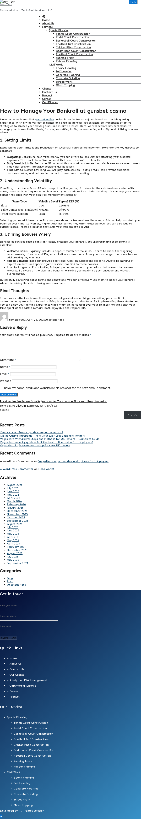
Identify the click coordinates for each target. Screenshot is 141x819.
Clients (46, 88)
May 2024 (13, 540)
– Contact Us (15, 669)
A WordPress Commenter (16, 469)
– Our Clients (15, 674)
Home (46, 20)
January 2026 (15, 507)
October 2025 (16, 517)
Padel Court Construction (72, 37)
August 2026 (15, 484)
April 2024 (13, 543)
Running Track (65, 57)
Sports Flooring (59, 30)
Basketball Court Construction (75, 40)
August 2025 (15, 524)
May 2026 (13, 494)
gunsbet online (44, 119)
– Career (12, 691)
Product (47, 95)
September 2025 (17, 520)
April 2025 (13, 537)
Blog (10, 578)
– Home (12, 658)
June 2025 (13, 530)
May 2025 (13, 533)
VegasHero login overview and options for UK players (35, 445)
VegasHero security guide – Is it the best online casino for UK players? (46, 442)
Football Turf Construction (73, 44)
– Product (13, 696)
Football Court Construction (74, 54)
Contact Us (49, 92)
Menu (133, 2)
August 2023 (15, 553)
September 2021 (17, 563)
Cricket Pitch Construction (73, 47)
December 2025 (17, 511)
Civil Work (56, 64)
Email (4, 374)
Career (46, 98)
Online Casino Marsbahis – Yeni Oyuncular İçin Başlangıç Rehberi (42, 435)
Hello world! (46, 469)
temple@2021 (18, 319)
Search (4, 409)
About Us (48, 23)
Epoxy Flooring (66, 68)
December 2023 (17, 550)
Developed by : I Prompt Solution (22, 810)
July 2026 (12, 488)
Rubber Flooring (66, 61)
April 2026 (13, 498)
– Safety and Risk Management (27, 680)
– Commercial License (21, 685)
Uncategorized (54, 319)
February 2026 (16, 504)
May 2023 (13, 559)
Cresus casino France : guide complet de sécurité (31, 432)
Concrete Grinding (68, 78)
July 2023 (12, 556)
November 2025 (17, 514)
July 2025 (12, 527)
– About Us (14, 663)
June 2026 (13, 491)
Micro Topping (65, 85)
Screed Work (64, 81)
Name (5, 367)
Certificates (50, 102)
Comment (8, 360)
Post (10, 581)
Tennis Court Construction (73, 33)
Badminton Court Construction (76, 50)
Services (47, 26)
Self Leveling (64, 71)
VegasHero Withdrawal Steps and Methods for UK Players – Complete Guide (49, 439)
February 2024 (16, 546)
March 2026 (14, 501)
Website (5, 381)
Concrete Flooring (68, 74)
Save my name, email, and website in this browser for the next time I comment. (57, 388)
